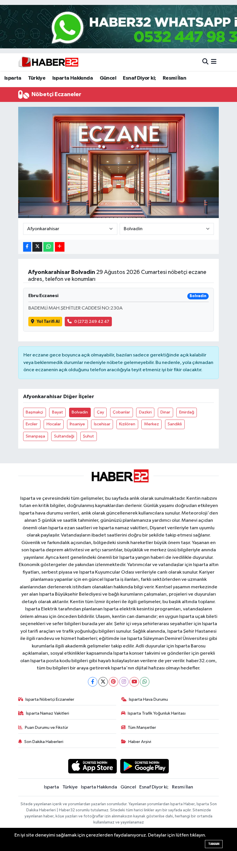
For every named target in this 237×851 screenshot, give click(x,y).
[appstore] (92, 766)
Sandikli (175, 424)
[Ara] (205, 62)
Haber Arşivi (139, 742)
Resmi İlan (174, 78)
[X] (103, 682)
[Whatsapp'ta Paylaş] (48, 247)
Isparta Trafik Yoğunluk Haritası (157, 713)
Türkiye (36, 78)
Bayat (57, 412)
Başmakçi (34, 412)
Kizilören (127, 424)
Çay (100, 412)
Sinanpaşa (35, 436)
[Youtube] (134, 682)
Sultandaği (64, 436)
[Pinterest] (113, 682)
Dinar (165, 412)
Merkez (151, 424)
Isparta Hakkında (72, 78)
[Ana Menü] (213, 62)
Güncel (108, 78)
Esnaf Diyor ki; (139, 78)
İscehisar (102, 424)
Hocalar (54, 424)
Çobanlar (121, 412)
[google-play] (144, 766)
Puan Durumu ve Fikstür (46, 727)
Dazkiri (145, 412)
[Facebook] (92, 682)
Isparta (12, 78)
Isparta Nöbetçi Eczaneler (49, 699)
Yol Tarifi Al (48, 321)
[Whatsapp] (144, 682)
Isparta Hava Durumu (148, 699)
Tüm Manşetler (142, 727)
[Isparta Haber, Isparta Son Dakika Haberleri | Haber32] (48, 61)
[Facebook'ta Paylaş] (27, 247)
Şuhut (88, 436)
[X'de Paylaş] (37, 247)
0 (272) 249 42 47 (91, 321)
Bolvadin (80, 412)
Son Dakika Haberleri (43, 742)
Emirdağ (186, 412)
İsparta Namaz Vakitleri (47, 713)
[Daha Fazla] (59, 247)
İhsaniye (77, 424)
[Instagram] (124, 682)
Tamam (213, 843)
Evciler (32, 424)
